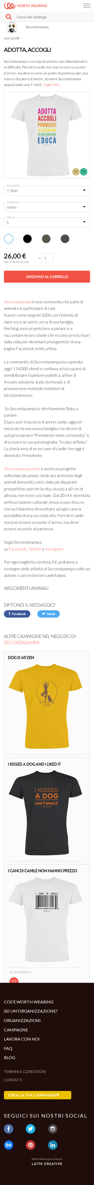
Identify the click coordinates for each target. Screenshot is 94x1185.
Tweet (50, 614)
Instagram (54, 548)
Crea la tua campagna (32, 1095)
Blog (9, 1057)
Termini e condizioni (25, 1071)
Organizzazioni (22, 1020)
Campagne (16, 1029)
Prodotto (13, 185)
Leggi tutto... (52, 84)
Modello (13, 202)
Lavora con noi (22, 1038)
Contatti (13, 1080)
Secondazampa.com (22, 468)
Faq (8, 1048)
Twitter (35, 548)
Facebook (18, 548)
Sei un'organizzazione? (31, 1010)
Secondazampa (17, 301)
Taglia (11, 217)
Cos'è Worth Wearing (29, 1001)
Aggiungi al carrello (47, 276)
